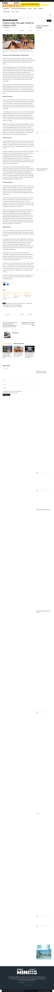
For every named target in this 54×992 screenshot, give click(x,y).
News (13, 20)
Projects (16, 20)
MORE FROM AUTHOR (19, 343)
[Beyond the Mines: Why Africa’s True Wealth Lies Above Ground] (18, 349)
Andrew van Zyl (29, 303)
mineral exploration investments (9, 306)
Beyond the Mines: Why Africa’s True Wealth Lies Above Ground (18, 355)
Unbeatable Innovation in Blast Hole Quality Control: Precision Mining (28, 324)
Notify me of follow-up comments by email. (13, 391)
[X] (49, 1)
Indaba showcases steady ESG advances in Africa (17, 294)
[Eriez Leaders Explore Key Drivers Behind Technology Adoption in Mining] (7, 349)
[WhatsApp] (50, 1)
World (7, 18)
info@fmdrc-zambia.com (29, 982)
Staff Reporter (6, 27)
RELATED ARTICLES (7, 343)
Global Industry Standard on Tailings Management (12, 304)
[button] (49, 15)
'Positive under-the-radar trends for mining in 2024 (16, 303)
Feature (10, 20)
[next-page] (19, 360)
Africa (11, 18)
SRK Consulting (19, 306)
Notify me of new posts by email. (11, 392)
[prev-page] (17, 360)
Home (4, 18)
